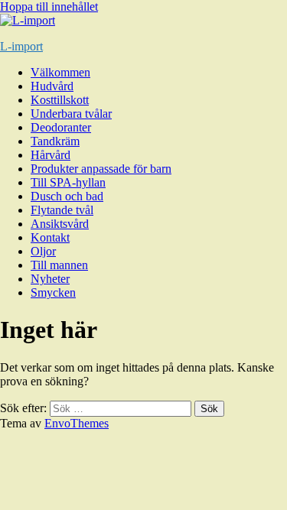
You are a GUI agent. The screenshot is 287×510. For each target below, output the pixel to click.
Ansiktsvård (60, 223)
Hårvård (50, 154)
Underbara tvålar (71, 113)
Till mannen (59, 264)
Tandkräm (55, 141)
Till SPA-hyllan (68, 182)
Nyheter (50, 278)
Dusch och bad (67, 196)
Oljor (43, 251)
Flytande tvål (62, 209)
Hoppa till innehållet (49, 6)
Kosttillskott (60, 99)
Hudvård (52, 86)
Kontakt (50, 237)
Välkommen (60, 72)
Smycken (53, 292)
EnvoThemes (76, 423)
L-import (21, 46)
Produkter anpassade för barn (101, 168)
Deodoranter (61, 127)
